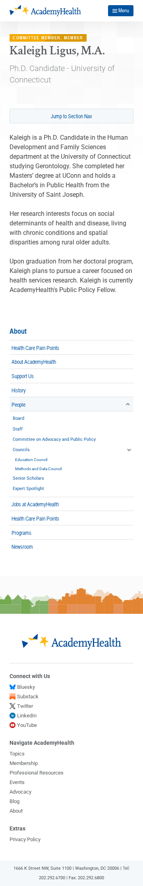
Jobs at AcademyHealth (35, 504)
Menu (123, 10)
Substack (28, 697)
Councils (21, 449)
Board (18, 418)
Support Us (23, 376)
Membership (24, 763)
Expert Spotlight (28, 488)
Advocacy (20, 792)
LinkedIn (27, 716)
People (18, 404)
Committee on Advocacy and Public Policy (54, 439)
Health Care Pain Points (35, 348)
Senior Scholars (28, 478)
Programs (21, 532)
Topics (17, 754)
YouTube (27, 725)
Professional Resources (37, 773)
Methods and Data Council (38, 469)
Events (17, 782)
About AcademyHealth (34, 361)
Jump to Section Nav (71, 116)
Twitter (25, 706)
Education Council (31, 459)
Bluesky (26, 687)
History (19, 390)
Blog (14, 801)
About (18, 331)
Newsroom (22, 546)
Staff (18, 429)
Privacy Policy (25, 839)
